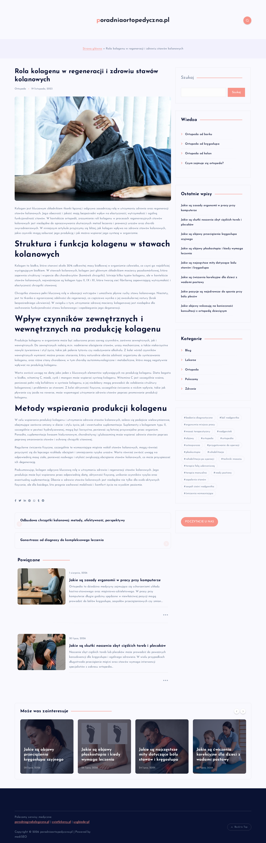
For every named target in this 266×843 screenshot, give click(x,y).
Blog (188, 350)
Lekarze (190, 360)
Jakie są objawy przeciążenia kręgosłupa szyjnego (44, 755)
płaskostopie (193, 452)
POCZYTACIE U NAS (199, 521)
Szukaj (187, 78)
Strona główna (92, 48)
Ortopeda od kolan (198, 153)
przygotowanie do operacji (224, 445)
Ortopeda (20, 88)
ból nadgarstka (230, 417)
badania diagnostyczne (199, 417)
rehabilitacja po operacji (200, 459)
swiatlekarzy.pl (61, 822)
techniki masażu (232, 459)
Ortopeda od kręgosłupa (202, 143)
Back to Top (241, 827)
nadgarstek (225, 431)
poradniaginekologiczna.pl (32, 822)
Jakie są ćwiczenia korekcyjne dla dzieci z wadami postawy (218, 755)
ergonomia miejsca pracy (200, 424)
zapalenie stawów (196, 479)
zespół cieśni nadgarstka (200, 486)
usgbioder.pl (81, 822)
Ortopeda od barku (198, 134)
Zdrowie (190, 388)
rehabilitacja (216, 452)
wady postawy (224, 472)
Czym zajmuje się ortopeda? (204, 163)
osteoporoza (193, 445)
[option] (46, 746)
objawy (190, 438)
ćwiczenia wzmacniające (199, 493)
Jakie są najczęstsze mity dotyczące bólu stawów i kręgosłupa (158, 755)
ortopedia (227, 438)
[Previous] (236, 711)
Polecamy (191, 379)
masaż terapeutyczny (198, 431)
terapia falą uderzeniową (200, 466)
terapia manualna (196, 472)
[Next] (243, 711)
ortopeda (208, 438)
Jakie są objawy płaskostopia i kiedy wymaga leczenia (100, 755)
